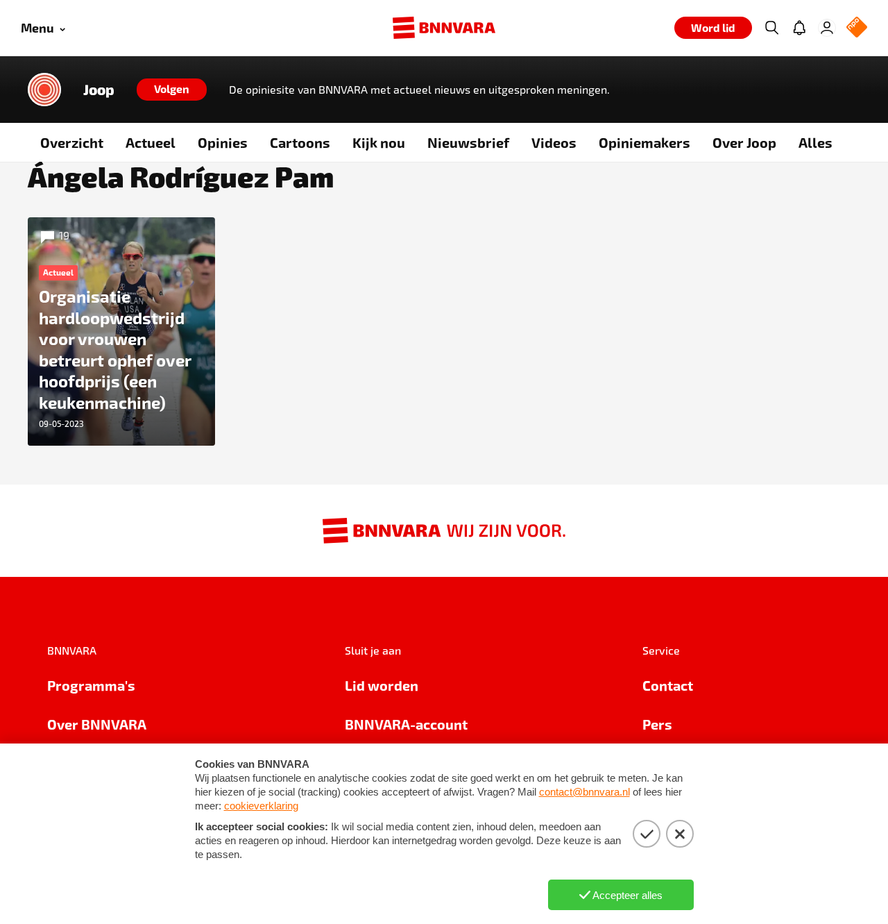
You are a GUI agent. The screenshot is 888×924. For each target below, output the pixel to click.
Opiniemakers (644, 142)
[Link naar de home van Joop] (44, 89)
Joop (98, 89)
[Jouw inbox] (799, 27)
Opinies (223, 142)
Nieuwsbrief (468, 142)
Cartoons (300, 142)
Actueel (151, 142)
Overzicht (71, 142)
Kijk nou (378, 142)
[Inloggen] (827, 27)
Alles (815, 142)
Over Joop (744, 142)
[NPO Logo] (856, 28)
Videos (554, 142)
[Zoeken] (771, 27)
